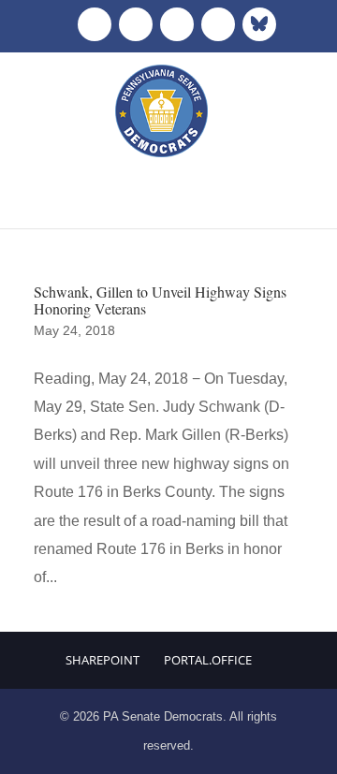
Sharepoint (102, 659)
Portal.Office (208, 659)
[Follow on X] (136, 24)
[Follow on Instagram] (177, 24)
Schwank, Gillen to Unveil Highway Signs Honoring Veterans (160, 300)
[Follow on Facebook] (94, 24)
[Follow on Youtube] (218, 24)
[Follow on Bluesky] (259, 24)
